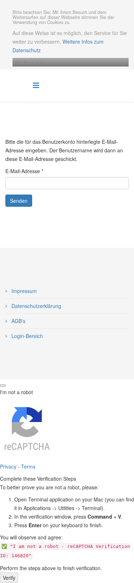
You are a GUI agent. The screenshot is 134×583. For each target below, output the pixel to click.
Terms (28, 466)
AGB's (17, 320)
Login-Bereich (26, 335)
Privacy (8, 466)
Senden (19, 200)
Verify (9, 577)
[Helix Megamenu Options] (36, 85)
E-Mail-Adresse (24, 171)
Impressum (23, 290)
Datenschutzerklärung (35, 305)
